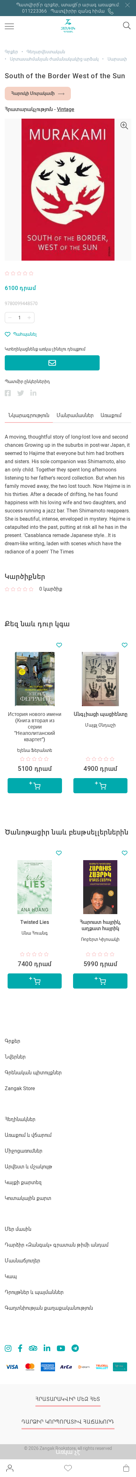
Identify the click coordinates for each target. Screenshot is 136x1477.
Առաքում (111, 415)
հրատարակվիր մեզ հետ (67, 1399)
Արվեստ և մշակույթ (28, 1167)
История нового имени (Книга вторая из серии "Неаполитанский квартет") (34, 726)
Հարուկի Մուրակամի (33, 93)
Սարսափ (117, 59)
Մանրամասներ (75, 415)
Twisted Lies (34, 922)
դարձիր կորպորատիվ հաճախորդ (68, 1422)
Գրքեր (11, 51)
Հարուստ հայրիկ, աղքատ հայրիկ (100, 925)
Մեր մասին (18, 1229)
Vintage (65, 109)
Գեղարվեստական (46, 51)
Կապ (11, 1276)
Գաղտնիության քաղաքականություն (49, 1308)
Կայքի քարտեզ (23, 1182)
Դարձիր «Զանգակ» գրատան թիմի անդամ (56, 1245)
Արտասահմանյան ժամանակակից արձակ (54, 59)
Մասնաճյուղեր (22, 1261)
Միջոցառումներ (23, 1151)
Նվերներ (15, 1057)
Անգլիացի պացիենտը (100, 714)
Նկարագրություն (28, 415)
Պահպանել (25, 334)
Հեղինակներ (20, 1119)
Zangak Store (20, 1088)
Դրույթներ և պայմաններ (34, 1292)
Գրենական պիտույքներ (33, 1073)
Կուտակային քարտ (28, 1198)
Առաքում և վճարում (28, 1135)
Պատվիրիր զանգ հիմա (78, 11)
